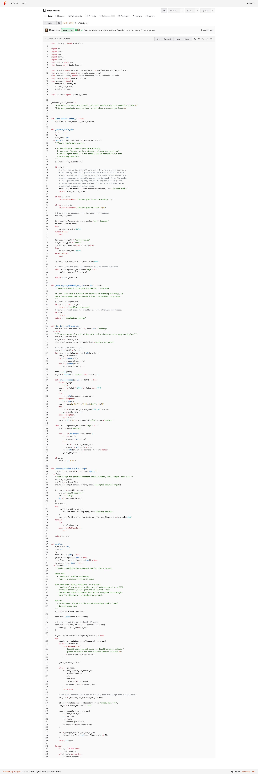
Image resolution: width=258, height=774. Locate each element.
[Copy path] (87, 23)
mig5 (49, 10)
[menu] (235, 772)
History (187, 39)
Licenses (246, 771)
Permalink (167, 39)
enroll (57, 10)
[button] (59, 23)
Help (24, 3)
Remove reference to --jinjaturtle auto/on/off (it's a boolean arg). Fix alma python (119, 30)
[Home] (5, 3)
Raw (158, 39)
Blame (178, 39)
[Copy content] (199, 39)
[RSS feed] (164, 10)
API (253, 771)
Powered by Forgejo (11, 771)
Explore (14, 3)
